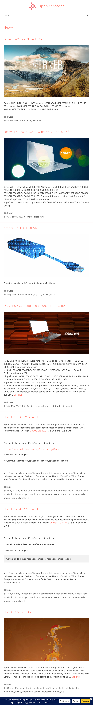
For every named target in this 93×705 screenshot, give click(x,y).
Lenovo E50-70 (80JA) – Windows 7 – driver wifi (36, 132)
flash (85, 490)
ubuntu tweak (18, 498)
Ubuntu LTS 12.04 (58, 522)
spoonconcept (51, 6)
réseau (46, 294)
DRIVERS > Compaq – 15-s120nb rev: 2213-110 (34, 306)
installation (9, 494)
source (70, 494)
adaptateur (11, 294)
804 (16, 688)
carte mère (19, 120)
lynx (27, 494)
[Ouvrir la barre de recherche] (87, 15)
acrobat (24, 490)
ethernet (29, 294)
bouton (36, 490)
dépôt (57, 490)
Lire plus (18, 395)
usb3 (52, 294)
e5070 (22, 217)
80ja (8, 217)
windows (37, 120)
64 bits (30, 406)
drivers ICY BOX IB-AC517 (20, 228)
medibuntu (35, 494)
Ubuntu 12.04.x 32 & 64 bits (22, 509)
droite (71, 490)
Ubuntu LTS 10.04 (39, 431)
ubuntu (7, 498)
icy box (37, 294)
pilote (36, 217)
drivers (9, 117)
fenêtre (78, 490)
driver (28, 120)
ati (30, 490)
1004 (8, 490)
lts (16, 494)
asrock (9, 120)
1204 (8, 593)
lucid (21, 494)
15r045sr (10, 406)
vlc (27, 498)
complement (47, 490)
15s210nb (20, 406)
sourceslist (80, 494)
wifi (42, 217)
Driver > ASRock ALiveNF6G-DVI (25, 39)
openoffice (27, 691)
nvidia (56, 494)
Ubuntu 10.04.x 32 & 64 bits (22, 417)
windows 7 (67, 406)
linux (8, 487)
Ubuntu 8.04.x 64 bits (17, 612)
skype (63, 494)
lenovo (29, 217)
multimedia (47, 494)
